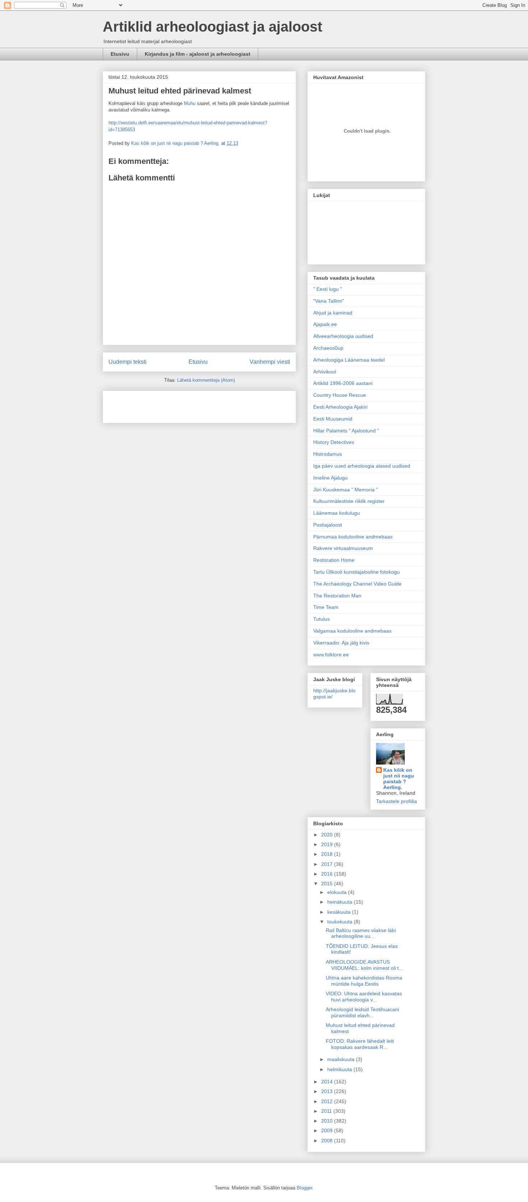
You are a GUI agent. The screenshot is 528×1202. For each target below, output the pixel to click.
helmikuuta (340, 1069)
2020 (327, 835)
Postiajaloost (327, 525)
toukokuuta (340, 922)
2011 (327, 1111)
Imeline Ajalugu (330, 478)
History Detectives (333, 442)
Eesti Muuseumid (332, 419)
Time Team (325, 607)
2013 (327, 1091)
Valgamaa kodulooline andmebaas (352, 631)
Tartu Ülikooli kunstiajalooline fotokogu (356, 572)
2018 (327, 854)
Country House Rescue (339, 395)
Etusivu (120, 54)
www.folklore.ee (331, 654)
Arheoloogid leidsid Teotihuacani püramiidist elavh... (362, 1012)
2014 (327, 1081)
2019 (327, 844)
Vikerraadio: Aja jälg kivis (341, 643)
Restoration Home (334, 560)
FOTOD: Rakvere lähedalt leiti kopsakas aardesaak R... (360, 1044)
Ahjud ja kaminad (332, 313)
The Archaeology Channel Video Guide (357, 584)
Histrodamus (327, 454)
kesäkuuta (339, 912)
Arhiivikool (324, 372)
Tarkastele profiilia (396, 801)
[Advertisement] (150, 404)
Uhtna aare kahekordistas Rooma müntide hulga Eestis (364, 981)
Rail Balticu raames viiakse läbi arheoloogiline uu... (361, 933)
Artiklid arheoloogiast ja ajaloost (212, 27)
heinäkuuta (340, 902)
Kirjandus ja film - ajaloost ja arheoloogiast (197, 54)
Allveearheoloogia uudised (343, 336)
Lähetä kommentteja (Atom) (206, 380)
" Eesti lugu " (327, 289)
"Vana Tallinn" (328, 301)
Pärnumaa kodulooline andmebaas (353, 537)
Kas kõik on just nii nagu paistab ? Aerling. (176, 143)
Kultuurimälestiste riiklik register (349, 501)
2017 (327, 864)
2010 (327, 1121)
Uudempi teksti (127, 362)
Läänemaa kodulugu (336, 513)
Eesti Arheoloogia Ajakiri (340, 407)
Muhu (189, 103)
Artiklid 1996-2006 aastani (342, 383)
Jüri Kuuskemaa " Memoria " (345, 489)
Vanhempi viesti (270, 362)
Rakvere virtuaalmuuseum (343, 548)
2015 (327, 883)
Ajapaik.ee (325, 324)
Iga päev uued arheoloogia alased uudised (361, 466)
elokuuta (337, 892)
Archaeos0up (328, 348)
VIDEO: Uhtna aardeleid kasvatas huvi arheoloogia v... (364, 997)
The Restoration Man (337, 595)
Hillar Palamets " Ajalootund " (346, 430)
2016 (327, 874)
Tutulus (321, 619)
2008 (327, 1140)
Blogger (304, 1187)
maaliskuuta (341, 1059)
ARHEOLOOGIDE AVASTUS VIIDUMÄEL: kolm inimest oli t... (364, 965)
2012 (327, 1101)
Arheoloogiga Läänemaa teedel (349, 360)
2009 (327, 1130)
